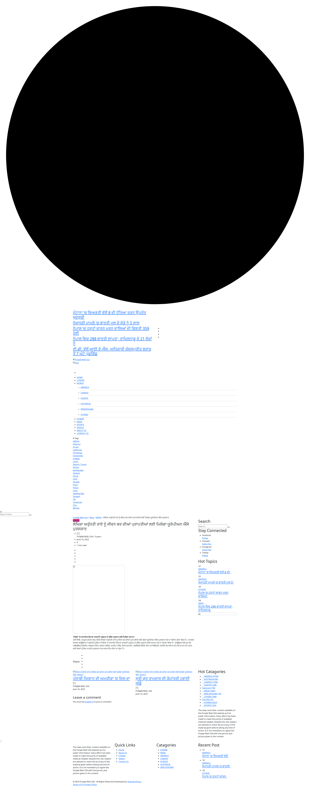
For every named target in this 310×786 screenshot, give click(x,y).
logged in (89, 701)
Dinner (76, 467)
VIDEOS (80, 427)
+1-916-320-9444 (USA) (143, 355)
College (76, 458)
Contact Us (124, 761)
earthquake (78, 470)
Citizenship (78, 455)
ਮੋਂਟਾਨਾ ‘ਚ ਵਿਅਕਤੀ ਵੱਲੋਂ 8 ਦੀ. (214, 572)
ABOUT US (81, 430)
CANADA (84, 392)
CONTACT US (83, 433)
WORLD (80, 383)
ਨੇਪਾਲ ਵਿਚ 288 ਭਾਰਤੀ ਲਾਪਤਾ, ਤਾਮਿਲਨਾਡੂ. (215, 608)
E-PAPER (80, 380)
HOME (80, 377)
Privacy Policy (90, 784)
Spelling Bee (78, 493)
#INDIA (76, 520)
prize (75, 490)
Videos (122, 758)
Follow (205, 538)
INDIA (79, 421)
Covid (75, 461)
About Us (123, 752)
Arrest (76, 447)
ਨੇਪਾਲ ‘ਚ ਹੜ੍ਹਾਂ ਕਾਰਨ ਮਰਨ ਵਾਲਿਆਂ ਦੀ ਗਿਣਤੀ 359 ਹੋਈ (111, 331)
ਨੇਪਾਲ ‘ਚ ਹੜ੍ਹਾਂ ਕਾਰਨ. (214, 776)
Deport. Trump (79, 464)
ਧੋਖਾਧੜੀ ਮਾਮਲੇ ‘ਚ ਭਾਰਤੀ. (216, 766)
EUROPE (84, 398)
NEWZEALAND (87, 409)
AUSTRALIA (86, 403)
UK (74, 499)
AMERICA (85, 387)
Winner (76, 508)
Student (76, 496)
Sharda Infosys (134, 781)
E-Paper (122, 755)
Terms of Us (78, 784)
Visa (75, 505)
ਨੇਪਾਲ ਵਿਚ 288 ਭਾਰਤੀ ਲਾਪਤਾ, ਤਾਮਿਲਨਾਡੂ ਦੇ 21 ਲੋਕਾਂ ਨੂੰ (112, 341)
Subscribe (206, 544)
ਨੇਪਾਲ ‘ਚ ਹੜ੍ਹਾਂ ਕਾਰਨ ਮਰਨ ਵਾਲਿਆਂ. (213, 594)
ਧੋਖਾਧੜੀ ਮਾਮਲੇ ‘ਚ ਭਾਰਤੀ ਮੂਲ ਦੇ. (216, 582)
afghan (76, 441)
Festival (76, 473)
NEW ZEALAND (167, 767)
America (76, 444)
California (77, 450)
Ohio (75, 479)
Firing (75, 476)
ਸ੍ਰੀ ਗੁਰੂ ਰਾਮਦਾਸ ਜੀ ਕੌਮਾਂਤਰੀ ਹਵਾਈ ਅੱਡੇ (163, 681)
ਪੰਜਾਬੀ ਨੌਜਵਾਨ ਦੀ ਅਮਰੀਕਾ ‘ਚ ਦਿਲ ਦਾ (101, 678)
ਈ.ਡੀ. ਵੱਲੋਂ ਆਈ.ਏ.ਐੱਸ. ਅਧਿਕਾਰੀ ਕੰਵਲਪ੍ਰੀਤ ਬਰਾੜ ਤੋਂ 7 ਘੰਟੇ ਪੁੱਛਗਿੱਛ (112, 351)
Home (121, 750)
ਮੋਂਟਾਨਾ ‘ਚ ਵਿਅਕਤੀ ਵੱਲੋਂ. (215, 756)
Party (75, 484)
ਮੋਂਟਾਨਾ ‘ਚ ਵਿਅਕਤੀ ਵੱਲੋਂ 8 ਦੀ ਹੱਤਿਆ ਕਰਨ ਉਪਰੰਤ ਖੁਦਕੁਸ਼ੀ (109, 315)
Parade (76, 482)
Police (75, 487)
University (77, 502)
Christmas (77, 452)
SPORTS (80, 424)
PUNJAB (80, 419)
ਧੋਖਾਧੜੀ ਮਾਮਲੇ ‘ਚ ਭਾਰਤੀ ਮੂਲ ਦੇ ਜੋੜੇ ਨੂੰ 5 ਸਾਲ (106, 322)
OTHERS (84, 414)
